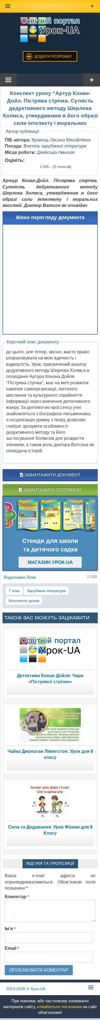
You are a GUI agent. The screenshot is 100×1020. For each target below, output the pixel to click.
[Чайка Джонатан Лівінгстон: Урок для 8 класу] (50, 724)
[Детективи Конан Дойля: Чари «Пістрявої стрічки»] (50, 649)
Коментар (17, 896)
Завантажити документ (51, 474)
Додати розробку (53, 56)
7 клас (14, 590)
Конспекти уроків (24, 600)
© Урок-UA (25, 989)
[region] (50, 515)
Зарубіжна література (46, 590)
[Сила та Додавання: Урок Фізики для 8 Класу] (50, 800)
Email (12, 948)
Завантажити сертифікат (51, 489)
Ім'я (10, 928)
